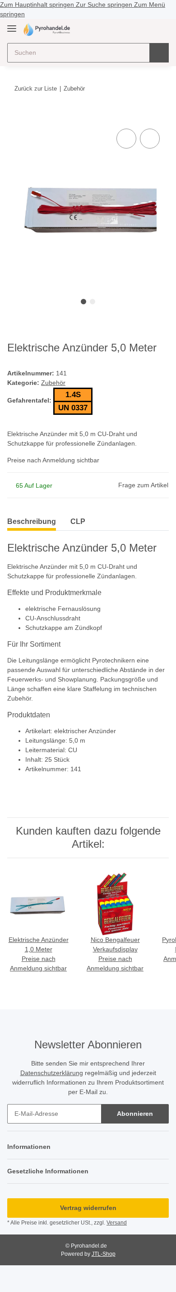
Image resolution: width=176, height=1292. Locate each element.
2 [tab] (92, 301)
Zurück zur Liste (35, 88)
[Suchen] (159, 52)
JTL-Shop (104, 1254)
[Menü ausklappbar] (11, 24)
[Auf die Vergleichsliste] (126, 139)
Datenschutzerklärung (51, 1072)
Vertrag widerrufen (88, 1207)
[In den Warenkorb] (14, 116)
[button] (133, 29)
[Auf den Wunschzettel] (150, 139)
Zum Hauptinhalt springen (38, 4)
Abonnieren (135, 1113)
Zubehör (53, 382)
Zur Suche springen (105, 4)
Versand (117, 1223)
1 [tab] (83, 301)
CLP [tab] (77, 521)
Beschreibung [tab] (31, 521)
